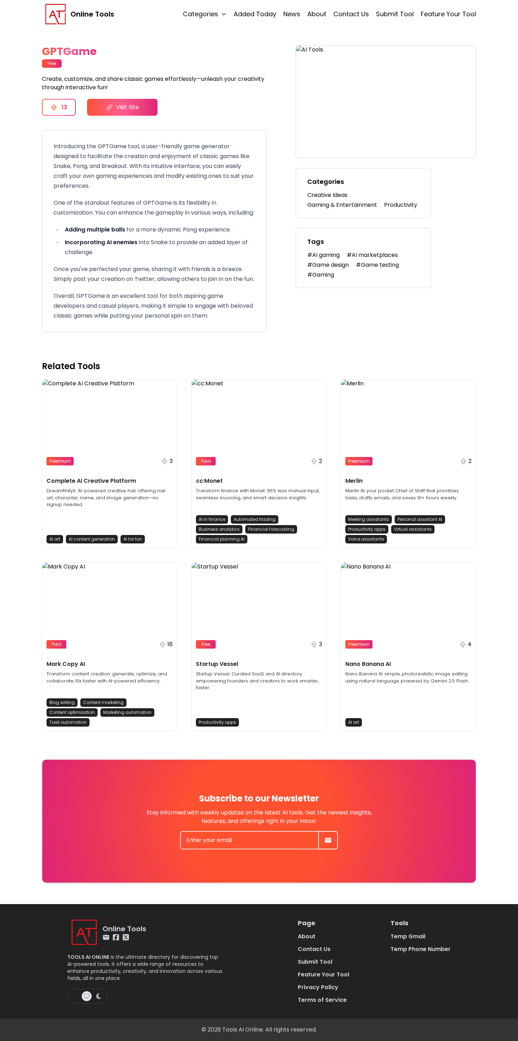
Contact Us (351, 14)
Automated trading (255, 519)
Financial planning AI (222, 539)
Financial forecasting (271, 529)
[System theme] (87, 996)
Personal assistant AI (419, 519)
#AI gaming (323, 255)
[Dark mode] (99, 996)
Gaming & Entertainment (342, 205)
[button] (109, 463)
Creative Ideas (327, 195)
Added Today (255, 14)
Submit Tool (395, 14)
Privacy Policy (318, 987)
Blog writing (62, 702)
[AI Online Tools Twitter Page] (125, 937)
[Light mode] (75, 996)
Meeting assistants (368, 519)
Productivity (400, 205)
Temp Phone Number (420, 949)
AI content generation (92, 539)
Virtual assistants (413, 529)
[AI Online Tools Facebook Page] (115, 937)
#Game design (328, 265)
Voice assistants (366, 539)
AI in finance (212, 519)
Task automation (68, 722)
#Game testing (377, 265)
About (316, 14)
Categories (200, 14)
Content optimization (72, 712)
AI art (54, 539)
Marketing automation (127, 712)
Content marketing (103, 702)
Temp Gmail (407, 936)
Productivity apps (367, 529)
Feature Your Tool (448, 14)
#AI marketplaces (372, 255)
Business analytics (219, 529)
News (291, 14)
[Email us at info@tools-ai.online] (106, 937)
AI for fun (132, 539)
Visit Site (127, 107)
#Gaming (320, 275)
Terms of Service (322, 1000)
